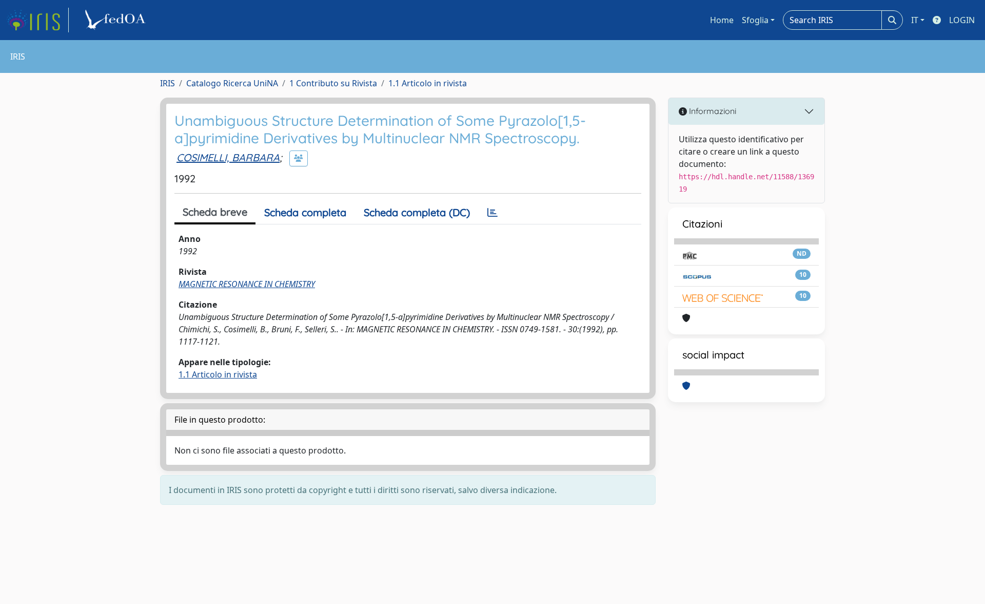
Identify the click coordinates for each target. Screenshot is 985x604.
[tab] (492, 212)
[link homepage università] (117, 20)
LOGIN (962, 20)
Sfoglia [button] (755, 20)
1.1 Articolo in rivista (427, 83)
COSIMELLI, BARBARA (228, 157)
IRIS (167, 83)
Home (722, 20)
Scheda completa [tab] (305, 212)
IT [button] (914, 20)
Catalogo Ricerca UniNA (232, 83)
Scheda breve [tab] (215, 211)
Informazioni (711, 111)
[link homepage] (37, 20)
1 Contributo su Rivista (333, 83)
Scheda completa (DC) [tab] (417, 212)
